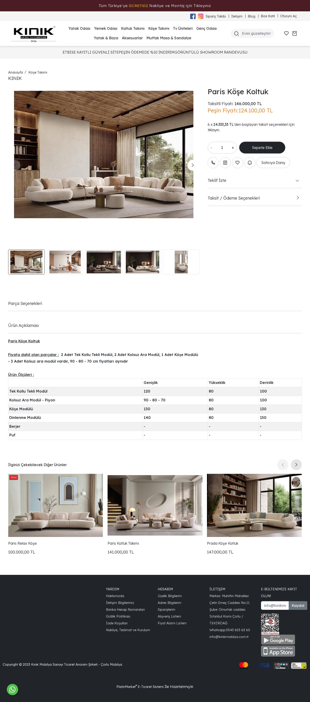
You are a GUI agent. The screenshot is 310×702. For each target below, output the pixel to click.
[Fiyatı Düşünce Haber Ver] (249, 162)
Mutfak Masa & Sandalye (168, 38)
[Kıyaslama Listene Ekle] (225, 162)
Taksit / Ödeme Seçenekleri (234, 197)
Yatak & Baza (106, 38)
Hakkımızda (115, 596)
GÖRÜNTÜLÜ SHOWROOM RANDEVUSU (211, 52)
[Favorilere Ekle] (237, 162)
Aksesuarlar (132, 38)
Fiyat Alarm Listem (172, 623)
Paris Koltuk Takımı (123, 543)
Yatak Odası (79, 28)
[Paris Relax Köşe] (55, 505)
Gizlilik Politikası (118, 616)
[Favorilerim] (286, 33)
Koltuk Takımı (133, 28)
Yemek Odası (105, 28)
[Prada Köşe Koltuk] (254, 505)
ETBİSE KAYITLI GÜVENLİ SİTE (91, 52)
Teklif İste (217, 180)
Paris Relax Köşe (22, 543)
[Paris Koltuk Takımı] (155, 505)
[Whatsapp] (12, 689)
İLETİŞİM (217, 589)
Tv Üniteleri (183, 28)
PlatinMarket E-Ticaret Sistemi (140, 687)
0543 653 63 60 (238, 630)
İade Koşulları (117, 623)
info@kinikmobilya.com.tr (229, 637)
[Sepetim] (294, 33)
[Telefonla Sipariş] (213, 162)
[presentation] (14, 165)
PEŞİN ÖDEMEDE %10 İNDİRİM (147, 52)
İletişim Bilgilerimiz (120, 603)
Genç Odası (206, 28)
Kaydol (298, 605)
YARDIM (112, 589)
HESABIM (165, 589)
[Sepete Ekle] (262, 147)
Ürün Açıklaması (23, 325)
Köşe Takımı (158, 28)
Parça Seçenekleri (25, 303)
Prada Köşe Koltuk (222, 543)
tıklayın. (214, 130)
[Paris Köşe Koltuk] (103, 154)
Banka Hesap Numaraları (125, 609)
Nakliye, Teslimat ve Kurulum (128, 630)
